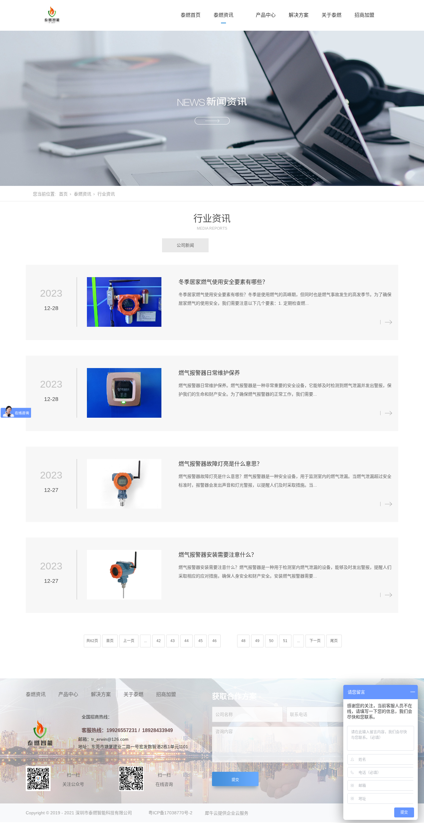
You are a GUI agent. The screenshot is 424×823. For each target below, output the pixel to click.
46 (214, 641)
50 (271, 641)
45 (200, 641)
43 (172, 641)
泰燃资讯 (223, 15)
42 (158, 641)
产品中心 (266, 15)
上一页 (128, 641)
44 (186, 641)
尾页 (334, 641)
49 (257, 641)
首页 (63, 193)
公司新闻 (185, 245)
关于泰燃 (331, 15)
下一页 (315, 641)
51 (285, 641)
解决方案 (299, 15)
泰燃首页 (191, 15)
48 (243, 641)
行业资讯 (239, 245)
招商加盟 (364, 15)
